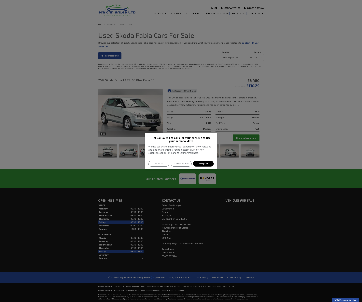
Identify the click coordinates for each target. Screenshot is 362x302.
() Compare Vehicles (346, 300)
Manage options (181, 163)
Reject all (159, 163)
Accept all (203, 163)
